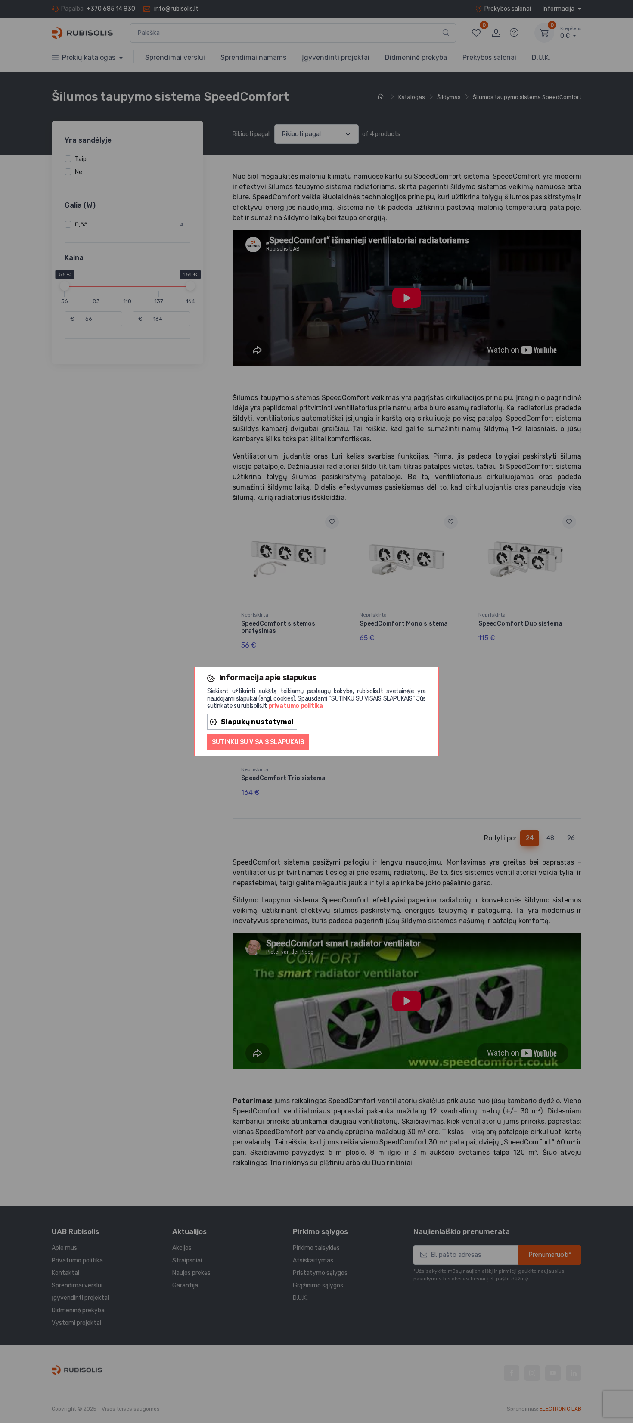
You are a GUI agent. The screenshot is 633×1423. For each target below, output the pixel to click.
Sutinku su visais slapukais (258, 742)
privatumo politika (295, 706)
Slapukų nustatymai (257, 722)
